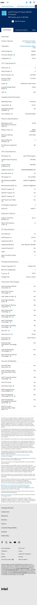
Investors (4, 520)
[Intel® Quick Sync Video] (2, 201)
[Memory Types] (12, 130)
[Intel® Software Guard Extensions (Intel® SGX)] (2, 373)
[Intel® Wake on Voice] (15, 296)
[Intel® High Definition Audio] (6, 301)
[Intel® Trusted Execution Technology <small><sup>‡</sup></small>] (10, 378)
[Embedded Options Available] (8, 110)
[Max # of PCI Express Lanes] (6, 224)
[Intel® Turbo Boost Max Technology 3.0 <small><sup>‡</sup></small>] (13, 317)
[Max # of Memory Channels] (8, 141)
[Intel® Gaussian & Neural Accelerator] (10, 288)
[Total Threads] (11, 71)
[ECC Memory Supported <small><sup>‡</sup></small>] (3, 146)
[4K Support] (10, 177)
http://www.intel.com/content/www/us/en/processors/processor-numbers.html (15, 455)
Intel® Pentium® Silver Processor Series (29, 41)
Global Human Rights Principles (20, 572)
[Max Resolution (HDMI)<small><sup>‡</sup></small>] (2, 182)
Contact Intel (5, 512)
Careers (3, 524)
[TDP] (5, 92)
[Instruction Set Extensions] (9, 339)
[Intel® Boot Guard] (13, 386)
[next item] (36, 6)
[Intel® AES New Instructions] (10, 367)
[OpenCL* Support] (14, 196)
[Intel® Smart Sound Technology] (10, 293)
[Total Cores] (9, 67)
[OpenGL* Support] (14, 192)
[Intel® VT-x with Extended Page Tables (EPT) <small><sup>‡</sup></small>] (7, 409)
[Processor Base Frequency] (9, 80)
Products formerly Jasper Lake (28, 47)
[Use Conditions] (12, 114)
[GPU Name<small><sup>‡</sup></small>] (10, 156)
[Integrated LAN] (12, 241)
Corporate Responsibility (9, 528)
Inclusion (4, 532)
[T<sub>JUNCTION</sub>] (8, 273)
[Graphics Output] (13, 169)
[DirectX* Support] (13, 189)
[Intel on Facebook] (2, 542)
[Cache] (6, 83)
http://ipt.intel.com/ (8, 494)
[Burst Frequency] (13, 75)
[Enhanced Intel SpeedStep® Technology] (2, 346)
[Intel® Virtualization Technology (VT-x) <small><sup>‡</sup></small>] (15, 396)
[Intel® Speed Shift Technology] (10, 311)
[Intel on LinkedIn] (10, 542)
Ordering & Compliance (21, 30)
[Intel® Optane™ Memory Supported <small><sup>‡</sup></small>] (10, 306)
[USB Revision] (11, 237)
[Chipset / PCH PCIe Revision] (8, 219)
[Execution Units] (12, 173)
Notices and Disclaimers (13, 569)
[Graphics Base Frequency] (2, 161)
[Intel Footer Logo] (4, 589)
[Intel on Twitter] (6, 542)
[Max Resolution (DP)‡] (16, 185)
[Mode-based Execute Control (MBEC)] (12, 391)
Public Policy (5, 536)
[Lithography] (10, 58)
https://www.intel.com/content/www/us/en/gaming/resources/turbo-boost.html (16, 482)
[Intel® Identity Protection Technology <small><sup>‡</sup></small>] (10, 356)
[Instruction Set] (12, 334)
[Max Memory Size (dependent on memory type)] (6, 126)
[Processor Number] (14, 55)
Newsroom (4, 516)
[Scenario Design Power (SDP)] (6, 88)
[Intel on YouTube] (14, 542)
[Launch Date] (10, 105)
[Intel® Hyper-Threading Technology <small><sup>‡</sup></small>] (10, 327)
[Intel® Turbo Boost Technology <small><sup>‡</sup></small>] (10, 322)
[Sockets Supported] (15, 266)
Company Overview (7, 508)
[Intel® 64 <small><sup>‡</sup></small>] (9, 330)
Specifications (7, 30)
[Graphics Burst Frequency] (9, 166)
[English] (30, 2)
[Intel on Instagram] (19, 542)
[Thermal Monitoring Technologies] (11, 351)
